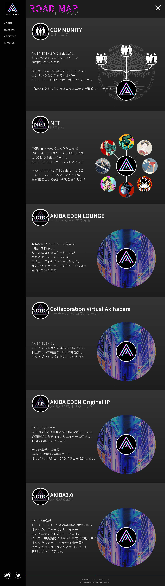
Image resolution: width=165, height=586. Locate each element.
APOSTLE (9, 42)
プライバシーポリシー (100, 579)
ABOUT (8, 22)
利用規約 (85, 579)
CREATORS (10, 36)
